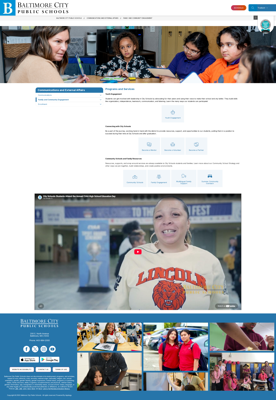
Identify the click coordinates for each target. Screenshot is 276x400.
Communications (45, 95)
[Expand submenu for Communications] (100, 95)
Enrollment (42, 104)
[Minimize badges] (256, 18)
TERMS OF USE (61, 369)
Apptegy (68, 395)
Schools (238, 8)
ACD (40, 389)
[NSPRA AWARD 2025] (266, 24)
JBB (20, 389)
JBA (16, 389)
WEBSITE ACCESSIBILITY (21, 369)
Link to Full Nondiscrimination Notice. (56, 389)
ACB (33, 389)
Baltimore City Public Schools (69, 18)
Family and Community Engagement (137, 18)
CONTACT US (43, 369)
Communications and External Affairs (102, 18)
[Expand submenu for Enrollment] (100, 104)
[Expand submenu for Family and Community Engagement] (100, 99)
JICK (25, 389)
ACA (29, 389)
